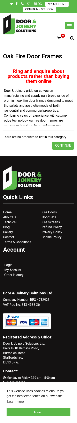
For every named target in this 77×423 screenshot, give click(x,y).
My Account (57, 4)
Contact (8, 237)
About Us (9, 217)
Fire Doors (49, 212)
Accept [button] (39, 412)
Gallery (8, 232)
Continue (63, 145)
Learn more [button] (15, 401)
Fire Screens (51, 222)
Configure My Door (39, 9)
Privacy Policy (52, 232)
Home (7, 212)
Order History (14, 275)
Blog (38, 4)
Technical (9, 222)
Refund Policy (52, 227)
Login (8, 265)
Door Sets (49, 217)
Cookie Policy (52, 237)
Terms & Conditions (17, 242)
